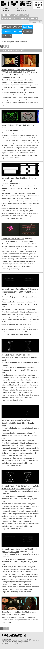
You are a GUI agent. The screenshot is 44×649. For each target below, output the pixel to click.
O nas (19, 8)
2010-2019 (27, 31)
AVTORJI (17, 15)
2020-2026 (6, 36)
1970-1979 (17, 27)
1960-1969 (6, 27)
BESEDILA (22, 18)
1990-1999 (6, 31)
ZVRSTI (25, 15)
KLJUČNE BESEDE (9, 18)
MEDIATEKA (32, 18)
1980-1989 (27, 27)
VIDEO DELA (6, 15)
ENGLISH (38, 2)
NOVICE (6, 10)
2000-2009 (17, 31)
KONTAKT (38, 5)
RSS (38, 8)
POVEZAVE (21, 10)
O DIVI (5, 8)
